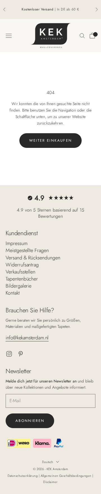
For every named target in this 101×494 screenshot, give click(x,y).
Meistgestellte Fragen (27, 250)
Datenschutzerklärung (23, 475)
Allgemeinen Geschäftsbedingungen (67, 475)
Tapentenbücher (22, 278)
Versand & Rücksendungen (33, 257)
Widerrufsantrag (22, 264)
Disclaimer (50, 482)
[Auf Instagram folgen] (9, 353)
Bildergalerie (18, 286)
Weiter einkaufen (50, 140)
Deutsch (47, 462)
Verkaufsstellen (20, 271)
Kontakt (13, 293)
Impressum (16, 243)
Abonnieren (29, 420)
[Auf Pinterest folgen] (20, 353)
